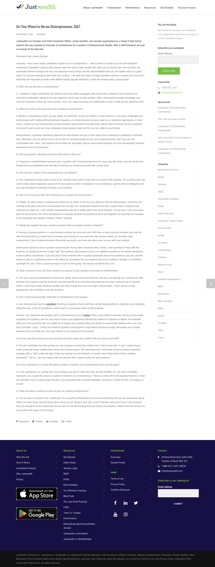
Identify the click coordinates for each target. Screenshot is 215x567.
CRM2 (161, 206)
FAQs (66, 507)
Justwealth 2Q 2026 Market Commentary (172, 109)
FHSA (66, 479)
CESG (160, 191)
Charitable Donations (168, 198)
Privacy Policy (118, 484)
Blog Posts (68, 496)
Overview (115, 457)
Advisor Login (70, 468)
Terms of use (117, 478)
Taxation (162, 323)
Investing (162, 242)
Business (41, 34)
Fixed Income (164, 228)
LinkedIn (53, 421)
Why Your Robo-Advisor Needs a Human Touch (175, 139)
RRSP (160, 308)
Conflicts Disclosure (120, 489)
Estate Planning (166, 213)
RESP (160, 286)
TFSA (160, 330)
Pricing (19, 479)
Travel (161, 337)
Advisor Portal (118, 462)
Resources (150, 7)
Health (161, 235)
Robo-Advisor (165, 301)
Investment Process (26, 468)
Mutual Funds (164, 264)
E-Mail (68, 421)
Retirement (163, 293)
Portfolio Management (169, 279)
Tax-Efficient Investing (74, 490)
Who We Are (22, 457)
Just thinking (164, 250)
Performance (133, 7)
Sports (161, 315)
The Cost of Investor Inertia (171, 119)
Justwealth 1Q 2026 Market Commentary (171, 128)
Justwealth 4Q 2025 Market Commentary (172, 151)
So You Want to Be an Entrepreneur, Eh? (48, 26)
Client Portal (69, 462)
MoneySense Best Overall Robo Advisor (79, 526)
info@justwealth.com (172, 92)
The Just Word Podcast (75, 501)
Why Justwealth (24, 473)
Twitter (39, 421)
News (160, 271)
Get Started (166, 7)
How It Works (23, 462)
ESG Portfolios (70, 484)
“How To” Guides (72, 512)
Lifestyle (162, 257)
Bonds (161, 177)
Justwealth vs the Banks (75, 533)
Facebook (23, 421)
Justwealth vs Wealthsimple (77, 539)
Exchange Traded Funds (170, 220)
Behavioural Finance (168, 169)
